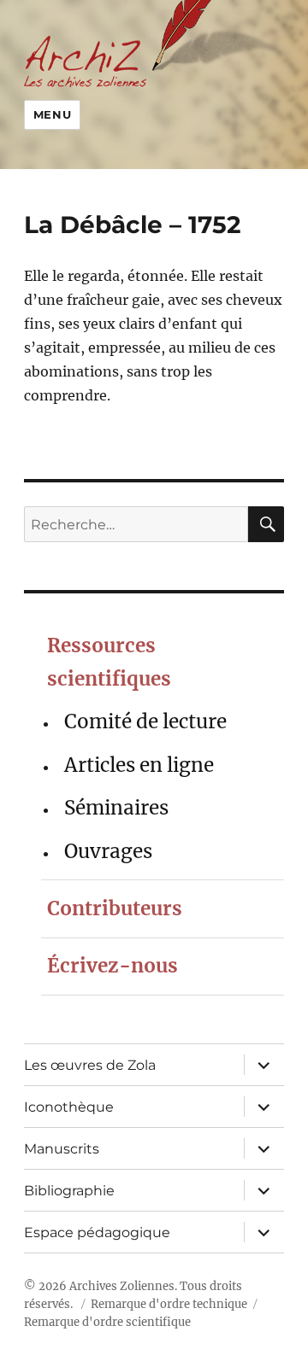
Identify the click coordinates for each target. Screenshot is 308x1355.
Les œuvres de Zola (90, 1065)
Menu (52, 114)
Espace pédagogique (97, 1232)
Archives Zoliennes (122, 1286)
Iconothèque (69, 1107)
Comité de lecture (145, 721)
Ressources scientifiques (109, 662)
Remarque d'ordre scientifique (107, 1322)
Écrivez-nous (112, 966)
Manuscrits (61, 1149)
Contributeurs (114, 908)
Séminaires (116, 808)
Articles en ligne (139, 765)
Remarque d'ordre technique (169, 1304)
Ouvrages (108, 851)
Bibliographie (69, 1191)
